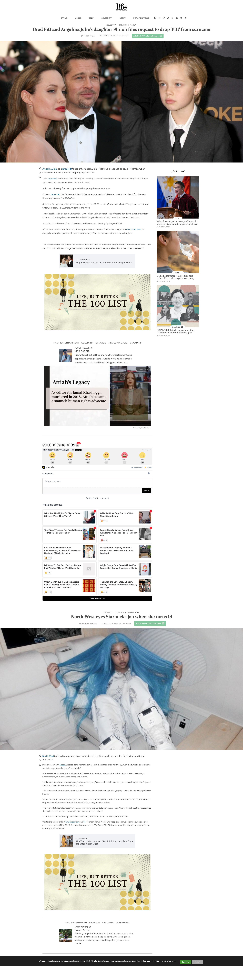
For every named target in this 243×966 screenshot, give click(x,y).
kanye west (108, 922)
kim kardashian (79, 922)
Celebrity (106, 18)
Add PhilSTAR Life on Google (145, 36)
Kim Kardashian (72, 821)
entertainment (69, 342)
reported (52, 178)
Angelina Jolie (49, 168)
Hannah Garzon (89, 623)
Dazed (62, 764)
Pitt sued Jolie (133, 229)
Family (133, 25)
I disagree (198, 962)
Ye (84, 821)
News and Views (141, 18)
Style (64, 18)
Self (91, 18)
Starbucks (94, 922)
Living (78, 18)
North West (48, 756)
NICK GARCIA (89, 36)
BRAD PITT (135, 342)
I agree (185, 962)
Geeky (122, 18)
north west (123, 922)
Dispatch (123, 25)
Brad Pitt (67, 168)
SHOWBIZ (101, 342)
